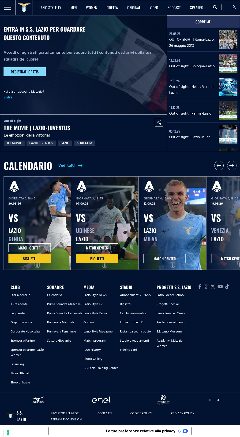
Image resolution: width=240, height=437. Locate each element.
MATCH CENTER (29, 248)
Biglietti (29, 258)
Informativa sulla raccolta (75, 431)
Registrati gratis (25, 72)
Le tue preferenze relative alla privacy (140, 431)
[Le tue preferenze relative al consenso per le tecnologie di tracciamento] (8, 432)
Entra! (9, 97)
